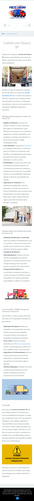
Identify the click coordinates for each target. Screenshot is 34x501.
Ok (17, 498)
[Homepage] (17, 12)
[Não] (32, 494)
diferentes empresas (21, 344)
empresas (28, 146)
